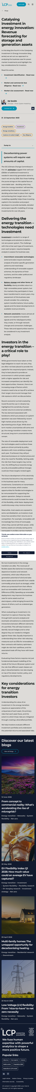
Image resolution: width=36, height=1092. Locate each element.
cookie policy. (5, 546)
